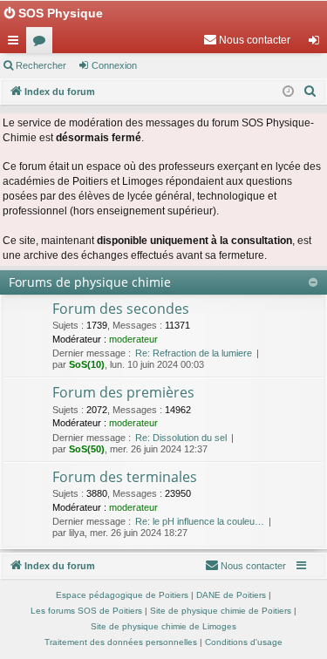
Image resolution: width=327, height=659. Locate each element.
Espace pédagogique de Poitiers (122, 595)
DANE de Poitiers (231, 595)
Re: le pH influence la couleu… (199, 521)
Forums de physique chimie (90, 282)
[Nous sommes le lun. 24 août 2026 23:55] (288, 92)
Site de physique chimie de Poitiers (220, 610)
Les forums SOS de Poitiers (86, 610)
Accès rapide (16, 43)
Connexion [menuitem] (317, 43)
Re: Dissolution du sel (181, 437)
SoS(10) (87, 364)
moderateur (133, 339)
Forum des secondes (120, 308)
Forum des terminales (124, 476)
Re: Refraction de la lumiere (193, 353)
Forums (42, 43)
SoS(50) (87, 449)
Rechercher (41, 65)
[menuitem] (247, 40)
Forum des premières (123, 392)
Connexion (114, 65)
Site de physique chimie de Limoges (163, 626)
